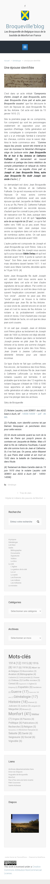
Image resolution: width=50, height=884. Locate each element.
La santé (14, 575)
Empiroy (13, 687)
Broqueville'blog (25, 26)
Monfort (19, 713)
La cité (11, 564)
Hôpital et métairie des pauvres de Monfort (24, 498)
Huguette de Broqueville (18, 775)
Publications (30, 723)
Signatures (15, 556)
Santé (27, 733)
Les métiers (15, 580)
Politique (15, 722)
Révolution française (28, 730)
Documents (15, 553)
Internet (32, 702)
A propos (12, 539)
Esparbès (25, 687)
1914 (14, 663)
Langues (35, 706)
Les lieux (11, 545)
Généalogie (16, 61)
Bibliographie (16, 550)
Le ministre (12, 586)
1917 (17, 667)
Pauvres (28, 719)
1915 (27, 663)
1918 (26, 667)
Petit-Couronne (14, 783)
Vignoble (15, 741)
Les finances (16, 577)
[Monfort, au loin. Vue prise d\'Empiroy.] (25, 823)
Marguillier (15, 709)
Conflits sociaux (31, 680)
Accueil (7, 61)
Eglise (33, 684)
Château (16, 680)
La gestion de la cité (19, 569)
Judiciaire (14, 706)
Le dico (14, 561)
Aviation (14, 674)
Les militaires (16, 583)
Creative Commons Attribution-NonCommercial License (23, 870)
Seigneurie (16, 737)
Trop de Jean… (26, 493)
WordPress (41, 857)
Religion (30, 726)
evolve (7, 857)
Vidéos (13, 558)
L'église (14, 567)
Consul (13, 683)
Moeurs (26, 709)
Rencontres (13, 730)
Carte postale (26, 677)
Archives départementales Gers (21, 769)
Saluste (15, 733)
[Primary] (25, 47)
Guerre (20, 692)
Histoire (18, 702)
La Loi (13, 572)
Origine (17, 719)
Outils (10, 548)
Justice (25, 706)
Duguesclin (24, 684)
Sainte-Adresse (14, 785)
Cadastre (13, 677)
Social (29, 737)
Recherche (15, 726)
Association (29, 671)
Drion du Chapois (15, 772)
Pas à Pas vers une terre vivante (20, 780)
